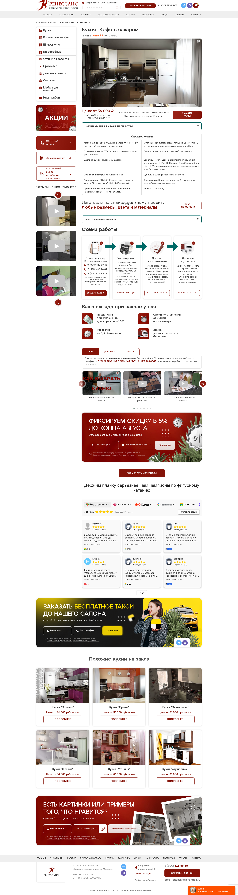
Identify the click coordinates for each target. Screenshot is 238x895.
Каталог (85, 15)
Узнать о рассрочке (157, 293)
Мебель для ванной (51, 89)
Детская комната (54, 73)
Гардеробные (52, 52)
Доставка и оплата (108, 15)
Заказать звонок (140, 6)
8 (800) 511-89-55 (167, 5)
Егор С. (96, 559)
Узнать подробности (187, 206)
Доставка (109, 351)
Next (58, 302)
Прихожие (50, 66)
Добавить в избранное (145, 880)
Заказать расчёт (187, 114)
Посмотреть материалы (142, 473)
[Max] (190, 6)
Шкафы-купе (51, 44)
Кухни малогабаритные (75, 22)
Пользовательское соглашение (135, 890)
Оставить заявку (96, 293)
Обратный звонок (182, 873)
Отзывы (180, 15)
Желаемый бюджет (137, 445)
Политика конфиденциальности (102, 890)
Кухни (53, 22)
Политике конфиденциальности (105, 455)
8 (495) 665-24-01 (167, 2)
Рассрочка (148, 15)
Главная (47, 15)
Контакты (196, 15)
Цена (90, 351)
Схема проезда (143, 873)
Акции (164, 15)
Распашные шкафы (56, 37)
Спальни (49, 80)
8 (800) (176, 865)
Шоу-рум (130, 15)
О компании (66, 15)
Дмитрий (178, 559)
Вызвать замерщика (126, 293)
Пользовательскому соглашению (132, 455)
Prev (58, 195)
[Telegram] (183, 6)
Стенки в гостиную (56, 59)
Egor (176, 523)
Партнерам (169, 858)
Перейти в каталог (188, 293)
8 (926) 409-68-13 (167, 9)
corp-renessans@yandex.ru (182, 879)
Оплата (130, 351)
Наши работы (52, 97)
